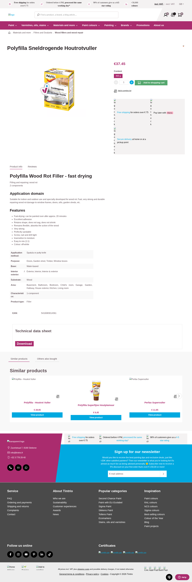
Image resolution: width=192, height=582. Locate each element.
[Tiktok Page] (49, 554)
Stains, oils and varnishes (112, 522)
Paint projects (151, 526)
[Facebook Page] (10, 554)
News (56, 514)
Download (24, 343)
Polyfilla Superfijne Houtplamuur (96, 405)
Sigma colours (151, 510)
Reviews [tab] (32, 166)
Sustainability (60, 502)
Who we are (59, 498)
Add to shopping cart (153, 83)
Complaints (13, 510)
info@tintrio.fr (17, 453)
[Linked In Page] (42, 554)
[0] (160, 4)
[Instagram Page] (18, 554)
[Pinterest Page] (34, 554)
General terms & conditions (71, 574)
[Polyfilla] (183, 50)
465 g (118, 76)
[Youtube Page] (26, 554)
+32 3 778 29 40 (18, 457)
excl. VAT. (170, 4)
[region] (58, 89)
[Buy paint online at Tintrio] (11, 15)
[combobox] (76, 15)
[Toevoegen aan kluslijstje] (57, 396)
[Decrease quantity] (116, 82)
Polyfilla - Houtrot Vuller (37, 402)
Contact (11, 514)
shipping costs (83, 569)
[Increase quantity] (132, 82)
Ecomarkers (105, 518)
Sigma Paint (105, 506)
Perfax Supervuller (154, 402)
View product (37, 415)
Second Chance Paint (110, 498)
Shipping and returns (18, 506)
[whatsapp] (26, 467)
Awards (57, 510)
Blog (146, 522)
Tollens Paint (105, 514)
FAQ (9, 498)
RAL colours (150, 502)
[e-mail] (18, 467)
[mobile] (10, 467)
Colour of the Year (153, 518)
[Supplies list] (173, 15)
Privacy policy (92, 574)
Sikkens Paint (106, 510)
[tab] (16, 166)
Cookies (104, 574)
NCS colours (151, 506)
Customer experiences (64, 506)
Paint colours (151, 498)
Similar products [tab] (19, 359)
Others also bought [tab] (47, 359)
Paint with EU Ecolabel (110, 502)
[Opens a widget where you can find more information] (182, 577)
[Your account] (166, 15)
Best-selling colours (154, 514)
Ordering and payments (19, 502)
